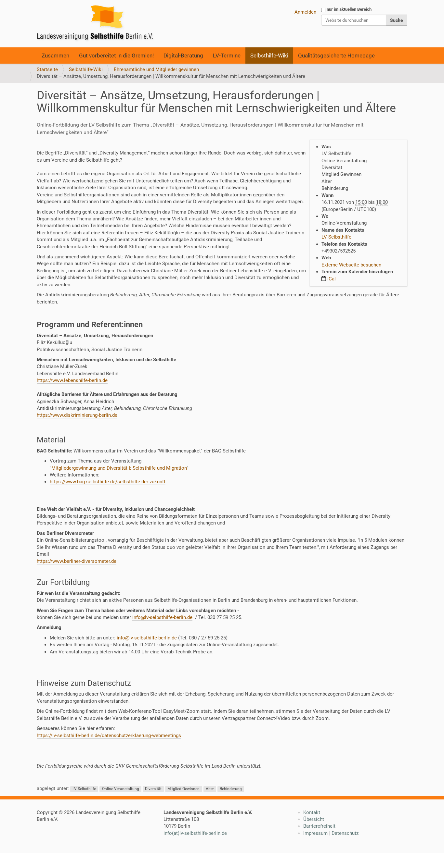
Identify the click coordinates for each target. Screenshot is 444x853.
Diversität (153, 788)
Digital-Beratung (183, 55)
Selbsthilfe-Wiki (269, 55)
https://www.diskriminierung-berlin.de (77, 415)
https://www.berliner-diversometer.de (76, 561)
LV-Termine (227, 55)
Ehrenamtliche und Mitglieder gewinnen (156, 69)
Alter (210, 788)
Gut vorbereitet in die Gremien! (116, 55)
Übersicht (313, 819)
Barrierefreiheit (319, 826)
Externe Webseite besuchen (351, 265)
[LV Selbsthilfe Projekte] (97, 24)
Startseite (47, 69)
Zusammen (55, 55)
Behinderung (231, 788)
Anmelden (305, 12)
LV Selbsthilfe (336, 237)
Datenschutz (345, 833)
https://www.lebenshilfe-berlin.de (72, 380)
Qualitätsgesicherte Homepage (336, 55)
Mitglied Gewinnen (183, 788)
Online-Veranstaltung (120, 788)
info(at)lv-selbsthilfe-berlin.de (195, 833)
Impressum (315, 833)
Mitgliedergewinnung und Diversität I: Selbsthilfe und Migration (119, 468)
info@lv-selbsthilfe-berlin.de (162, 617)
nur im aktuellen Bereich (349, 9)
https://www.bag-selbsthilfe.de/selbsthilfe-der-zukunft (107, 482)
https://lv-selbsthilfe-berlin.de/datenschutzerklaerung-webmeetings (109, 735)
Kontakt (311, 812)
